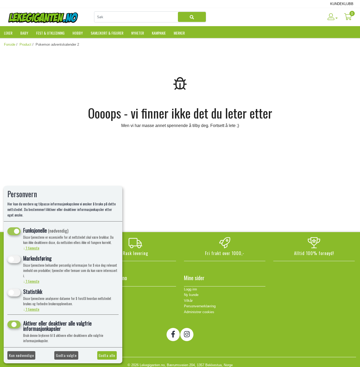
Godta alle (107, 355)
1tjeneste (31, 248)
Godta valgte (66, 355)
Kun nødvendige (21, 355)
